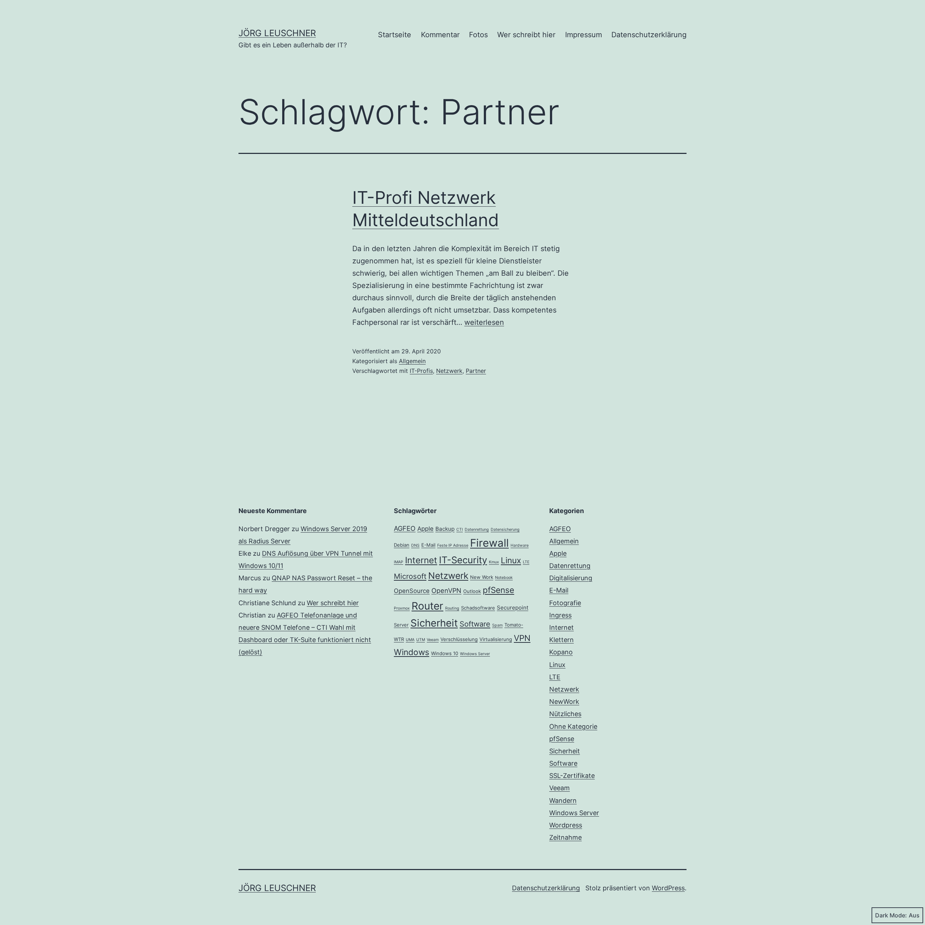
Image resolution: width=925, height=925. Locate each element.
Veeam (433, 639)
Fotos (478, 34)
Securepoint (512, 607)
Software (475, 624)
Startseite (394, 34)
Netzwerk (449, 370)
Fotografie (565, 603)
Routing (452, 608)
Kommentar (440, 34)
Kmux (494, 562)
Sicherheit (434, 623)
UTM (420, 639)
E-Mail (428, 545)
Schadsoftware (478, 608)
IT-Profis (421, 370)
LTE (526, 562)
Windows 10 (444, 653)
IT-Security (463, 559)
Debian (401, 545)
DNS (415, 545)
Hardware (520, 545)
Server (401, 625)
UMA (410, 639)
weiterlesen (484, 322)
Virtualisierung (495, 639)
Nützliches (565, 714)
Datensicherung (505, 529)
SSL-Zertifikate (572, 775)
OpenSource (412, 590)
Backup (445, 528)
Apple (425, 528)
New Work (481, 577)
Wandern (563, 800)
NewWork (564, 701)
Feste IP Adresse (452, 545)
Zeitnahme (565, 837)
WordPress (668, 888)
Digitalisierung (570, 578)
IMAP (398, 562)
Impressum (583, 34)
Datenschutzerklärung (649, 34)
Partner (476, 370)
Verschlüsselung (459, 639)
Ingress (560, 615)
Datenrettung (477, 529)
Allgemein (412, 361)
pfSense (498, 590)
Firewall (489, 543)
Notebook (504, 577)
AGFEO (405, 528)
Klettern (561, 640)
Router (427, 606)
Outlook (472, 591)
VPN (522, 638)
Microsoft (410, 576)
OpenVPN (446, 590)
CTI (459, 529)
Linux (511, 560)
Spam (497, 625)
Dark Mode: (891, 915)
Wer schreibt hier (526, 34)
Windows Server (475, 653)
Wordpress (565, 825)
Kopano (561, 652)
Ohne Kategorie (573, 726)
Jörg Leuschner (277, 33)
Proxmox (402, 608)
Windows (411, 652)
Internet (421, 560)
